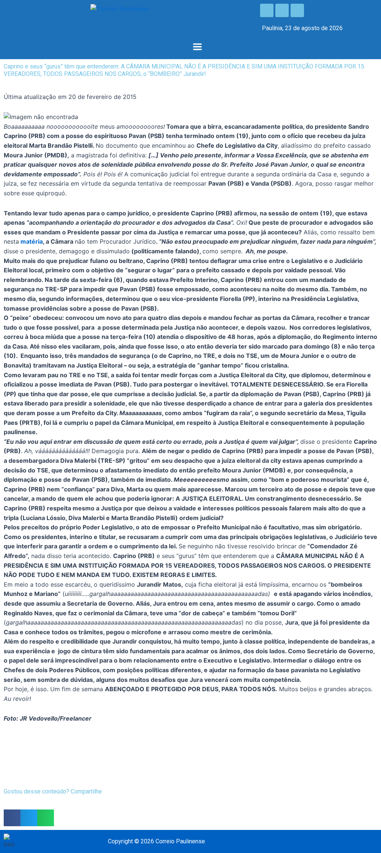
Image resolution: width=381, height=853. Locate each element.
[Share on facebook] (12, 817)
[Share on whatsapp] (45, 817)
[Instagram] (282, 10)
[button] (197, 47)
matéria (31, 241)
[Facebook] (266, 10)
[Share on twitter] (28, 817)
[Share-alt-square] (297, 10)
